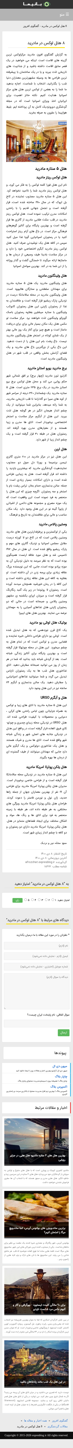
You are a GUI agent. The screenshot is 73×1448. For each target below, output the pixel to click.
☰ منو (64, 15)
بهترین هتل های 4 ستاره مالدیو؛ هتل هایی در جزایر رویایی (37, 1157)
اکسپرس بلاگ (58, 1086)
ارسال (63, 1032)
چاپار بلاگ (61, 1076)
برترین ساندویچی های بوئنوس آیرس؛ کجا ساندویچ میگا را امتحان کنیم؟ (37, 1230)
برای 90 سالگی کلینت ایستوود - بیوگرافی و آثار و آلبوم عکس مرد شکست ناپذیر (39, 1307)
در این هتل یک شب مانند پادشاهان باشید (42, 1382)
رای (17, 900)
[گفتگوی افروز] (36, 4)
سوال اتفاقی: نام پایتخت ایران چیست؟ (48, 1015)
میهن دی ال (60, 1066)
